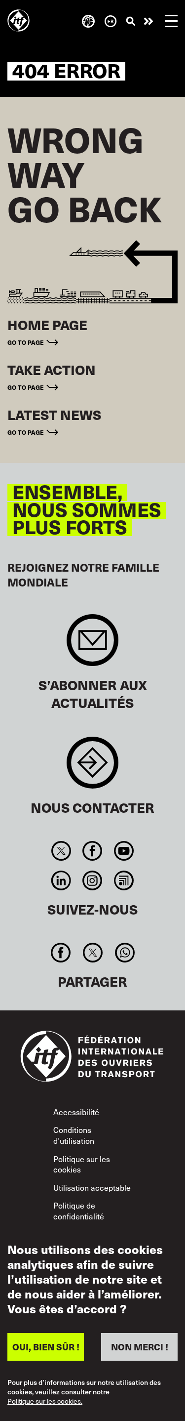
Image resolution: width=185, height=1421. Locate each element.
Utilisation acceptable (92, 1187)
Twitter (61, 851)
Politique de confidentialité (78, 1210)
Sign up (92, 645)
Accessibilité (76, 1112)
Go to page (25, 342)
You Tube (123, 851)
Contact (92, 767)
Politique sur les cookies (81, 1164)
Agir (148, 21)
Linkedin (61, 880)
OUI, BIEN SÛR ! (45, 1346)
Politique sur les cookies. (44, 1401)
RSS (123, 880)
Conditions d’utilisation (73, 1135)
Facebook (92, 851)
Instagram (92, 880)
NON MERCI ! (139, 1346)
